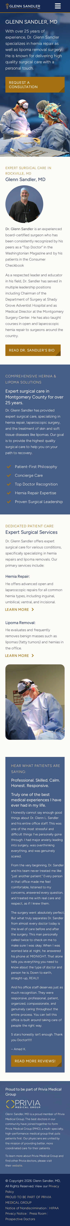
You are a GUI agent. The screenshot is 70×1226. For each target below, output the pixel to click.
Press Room (37, 1213)
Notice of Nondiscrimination (25, 1208)
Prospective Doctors (20, 1219)
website (17, 1165)
